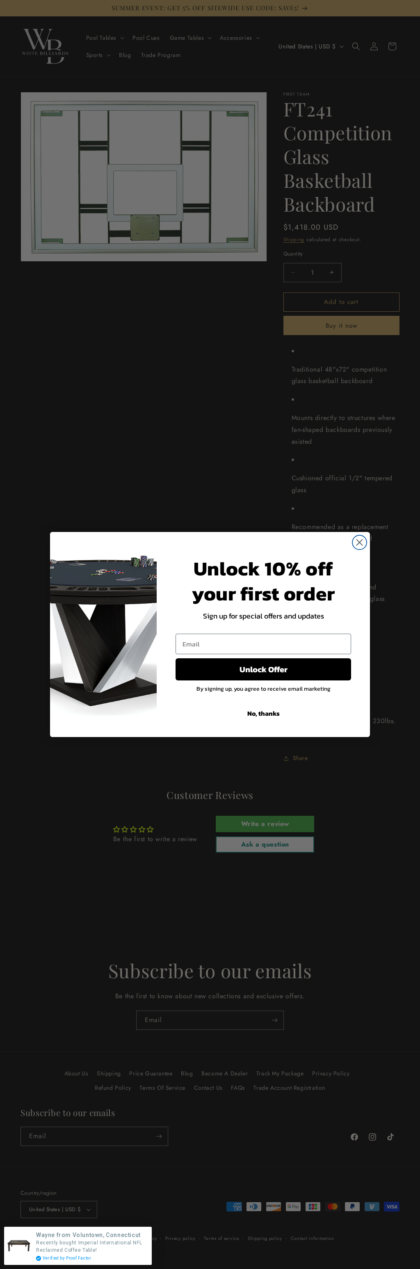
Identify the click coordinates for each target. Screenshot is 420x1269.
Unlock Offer (264, 669)
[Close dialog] (359, 542)
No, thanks (263, 713)
